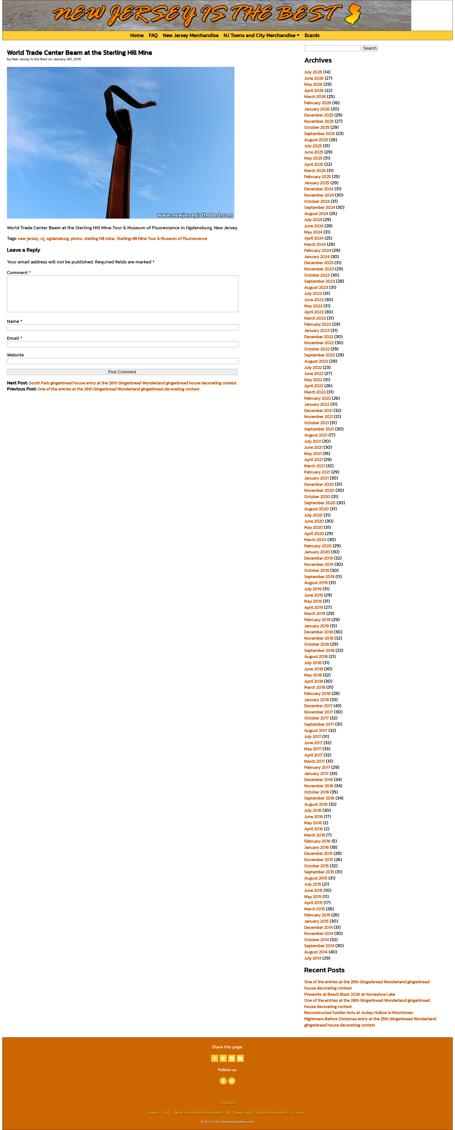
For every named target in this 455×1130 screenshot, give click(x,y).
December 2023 (318, 263)
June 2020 (314, 521)
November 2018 (318, 638)
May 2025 (313, 158)
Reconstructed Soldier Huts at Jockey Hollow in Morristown (358, 1012)
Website (15, 355)
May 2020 (313, 527)
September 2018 (319, 650)
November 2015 (318, 859)
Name (14, 321)
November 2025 (319, 121)
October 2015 (316, 866)
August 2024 (316, 213)
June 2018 (313, 669)
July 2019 (313, 589)
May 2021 (313, 453)
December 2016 (318, 779)
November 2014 (318, 933)
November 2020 (319, 490)
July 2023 (313, 293)
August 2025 (316, 140)
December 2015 (318, 853)
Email (14, 338)
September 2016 (319, 798)
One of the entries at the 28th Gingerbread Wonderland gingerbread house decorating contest (367, 1003)
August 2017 (315, 730)
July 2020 (313, 515)
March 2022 (315, 392)
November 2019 (318, 564)
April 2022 (313, 386)
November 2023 (319, 269)
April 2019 (313, 607)
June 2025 (313, 152)
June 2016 (313, 816)
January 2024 (317, 256)
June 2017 (313, 743)
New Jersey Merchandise (191, 35)
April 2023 (313, 312)
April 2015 (313, 902)
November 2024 (319, 195)
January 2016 (316, 847)
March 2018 (314, 687)
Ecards (312, 35)
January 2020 (317, 552)
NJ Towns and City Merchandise (260, 35)
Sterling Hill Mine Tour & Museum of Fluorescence (162, 238)
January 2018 (316, 700)
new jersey (28, 238)
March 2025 (315, 170)
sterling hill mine (99, 238)
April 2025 (313, 164)
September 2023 (319, 281)
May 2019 (313, 601)
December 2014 (318, 927)
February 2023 (317, 324)
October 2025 (317, 127)
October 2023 (317, 275)
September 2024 (319, 207)
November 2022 (319, 343)
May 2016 (313, 823)
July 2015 (312, 884)
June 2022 (313, 373)
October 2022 (317, 349)
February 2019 (317, 619)
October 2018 (316, 644)
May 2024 (313, 232)
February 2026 (317, 103)
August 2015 (315, 878)
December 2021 (318, 410)
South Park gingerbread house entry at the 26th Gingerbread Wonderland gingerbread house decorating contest (133, 383)
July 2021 (312, 441)
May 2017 (313, 749)
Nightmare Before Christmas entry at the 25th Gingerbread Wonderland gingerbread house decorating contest (370, 1022)
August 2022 (316, 361)
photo (76, 238)
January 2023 (317, 330)
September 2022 (319, 355)
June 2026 (314, 78)
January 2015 (316, 921)
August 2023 (316, 287)
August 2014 (316, 952)
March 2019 (314, 613)
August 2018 (316, 656)
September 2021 (319, 429)
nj (42, 238)
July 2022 (313, 367)
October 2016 (316, 792)
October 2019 (316, 570)
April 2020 (314, 533)
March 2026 (315, 96)
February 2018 (317, 693)
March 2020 (315, 539)
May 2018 (313, 675)
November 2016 (318, 786)
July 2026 (313, 72)
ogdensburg (57, 238)
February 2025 (317, 176)
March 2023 (315, 318)
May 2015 (313, 896)
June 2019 (313, 595)
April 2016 (313, 829)
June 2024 (313, 226)
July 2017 (312, 736)
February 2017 (317, 767)
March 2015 (314, 909)
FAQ (153, 35)
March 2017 (314, 761)
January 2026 (317, 109)
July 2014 (312, 958)
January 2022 (316, 404)
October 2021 (316, 423)
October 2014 (316, 939)
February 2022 (317, 398)
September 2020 (320, 503)
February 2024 (317, 250)
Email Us (227, 1102)
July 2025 (313, 146)
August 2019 (316, 582)
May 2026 (313, 84)
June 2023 (313, 300)
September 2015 (319, 872)
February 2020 (318, 546)
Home (137, 35)
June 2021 (313, 447)
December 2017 (318, 706)
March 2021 (314, 466)
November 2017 (318, 712)
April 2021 (313, 459)
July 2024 (313, 219)
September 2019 (319, 576)
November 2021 (318, 416)
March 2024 (315, 244)
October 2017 (316, 718)
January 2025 (316, 183)
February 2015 (317, 915)
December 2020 (319, 484)
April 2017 (313, 755)
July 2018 (313, 663)
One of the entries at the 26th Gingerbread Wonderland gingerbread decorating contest (118, 389)
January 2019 (316, 626)
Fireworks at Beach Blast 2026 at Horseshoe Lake (349, 994)
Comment (19, 272)
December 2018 (318, 632)
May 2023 (313, 306)
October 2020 (317, 496)
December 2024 (318, 189)
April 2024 (313, 238)
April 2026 (314, 90)
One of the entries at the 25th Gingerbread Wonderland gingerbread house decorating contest (367, 985)
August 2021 (315, 435)
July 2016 (313, 810)
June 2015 (313, 890)
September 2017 (319, 724)
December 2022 (318, 337)
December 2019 (318, 558)
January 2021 (316, 478)
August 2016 (316, 804)
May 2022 (313, 380)
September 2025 (319, 133)
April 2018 (313, 681)
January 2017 (316, 773)
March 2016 (314, 835)
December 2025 (318, 115)
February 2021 (317, 472)
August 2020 (316, 509)
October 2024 (317, 201)
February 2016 (317, 841)
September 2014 (319, 946)
